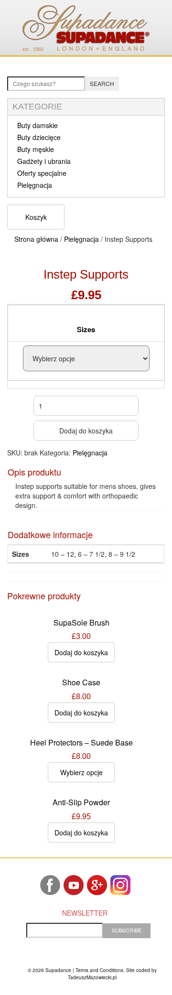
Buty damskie (37, 125)
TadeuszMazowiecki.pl (92, 977)
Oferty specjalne (41, 173)
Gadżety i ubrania (44, 161)
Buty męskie (35, 149)
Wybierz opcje (81, 772)
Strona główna (36, 239)
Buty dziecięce (39, 137)
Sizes (86, 329)
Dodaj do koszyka (86, 430)
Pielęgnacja (34, 185)
